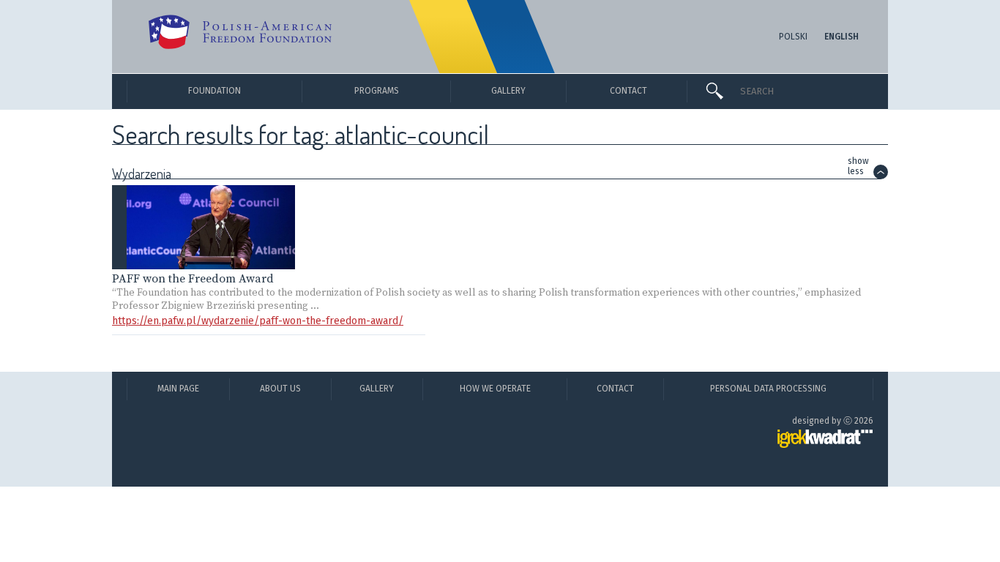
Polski (793, 36)
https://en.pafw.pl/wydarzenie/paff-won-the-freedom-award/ (257, 321)
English (841, 36)
